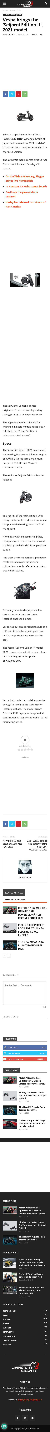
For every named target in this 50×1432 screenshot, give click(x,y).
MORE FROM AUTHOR (14, 899)
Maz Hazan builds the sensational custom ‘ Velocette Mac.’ (37, 845)
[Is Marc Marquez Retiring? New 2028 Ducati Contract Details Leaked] (10, 1124)
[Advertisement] (25, 64)
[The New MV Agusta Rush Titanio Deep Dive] (10, 945)
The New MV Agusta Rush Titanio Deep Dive (31, 945)
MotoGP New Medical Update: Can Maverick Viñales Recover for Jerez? (32, 913)
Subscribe (41, 1059)
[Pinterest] (18, 94)
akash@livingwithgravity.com (30, 1399)
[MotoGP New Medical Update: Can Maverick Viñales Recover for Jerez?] (10, 910)
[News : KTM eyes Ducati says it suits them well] (10, 1277)
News (19, 15)
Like (43, 1047)
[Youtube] (32, 1418)
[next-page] (9, 956)
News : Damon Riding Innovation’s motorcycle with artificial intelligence (32, 1262)
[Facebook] (5, 94)
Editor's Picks (15, 10)
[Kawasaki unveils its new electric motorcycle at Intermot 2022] (10, 1290)
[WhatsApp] (25, 94)
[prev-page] (4, 956)
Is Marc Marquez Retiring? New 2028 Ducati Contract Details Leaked (32, 1123)
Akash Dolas (10, 35)
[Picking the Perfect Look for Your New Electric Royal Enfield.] (10, 928)
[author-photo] (25, 873)
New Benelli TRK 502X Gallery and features (12, 843)
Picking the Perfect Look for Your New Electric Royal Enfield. (31, 930)
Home (5, 10)
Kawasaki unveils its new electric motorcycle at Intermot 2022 (31, 1290)
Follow (42, 1053)
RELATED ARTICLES (13, 892)
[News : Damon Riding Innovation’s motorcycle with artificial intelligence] (9, 1263)
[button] (4, 4)
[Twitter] (12, 94)
